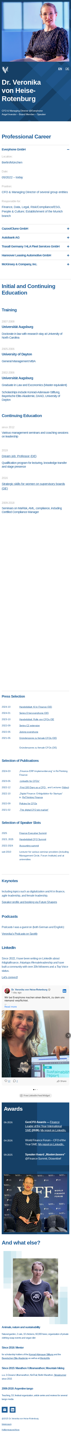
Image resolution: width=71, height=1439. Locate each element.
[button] (3, 1035)
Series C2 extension (29, 725)
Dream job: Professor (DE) (19, 456)
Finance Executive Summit (33, 833)
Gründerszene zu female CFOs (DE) (38, 738)
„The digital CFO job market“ (34, 809)
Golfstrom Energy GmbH (39, 576)
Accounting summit (29, 845)
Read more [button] (10, 1006)
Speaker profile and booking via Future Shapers (29, 902)
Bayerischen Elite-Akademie (15, 1358)
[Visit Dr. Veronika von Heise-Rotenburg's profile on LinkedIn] (7, 991)
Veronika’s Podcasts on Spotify (20, 933)
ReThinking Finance (32, 797)
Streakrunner (60, 1375)
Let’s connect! (10, 977)
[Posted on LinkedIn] (64, 991)
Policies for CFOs (28, 803)
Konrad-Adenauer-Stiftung (41, 1354)
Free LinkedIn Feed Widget (37, 1095)
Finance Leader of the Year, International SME (43, 1126)
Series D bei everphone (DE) (34, 713)
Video (65, 787)
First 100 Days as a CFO (32, 787)
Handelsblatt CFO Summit (32, 839)
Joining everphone (28, 731)
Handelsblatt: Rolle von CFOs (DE (36, 719)
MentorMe (45, 1358)
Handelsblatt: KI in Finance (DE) (35, 706)
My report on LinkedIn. (53, 1130)
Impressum (6, 1424)
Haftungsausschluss (10, 1430)
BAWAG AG (48, 562)
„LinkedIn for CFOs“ (29, 781)
